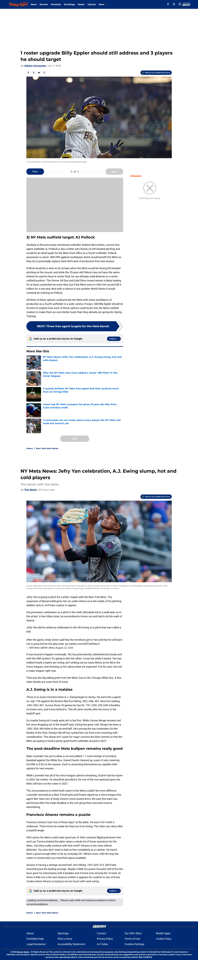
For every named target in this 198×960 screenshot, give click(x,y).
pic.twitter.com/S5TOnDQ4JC (82, 643)
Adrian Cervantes (35, 65)
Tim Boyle (30, 489)
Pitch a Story (65, 938)
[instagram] (180, 4)
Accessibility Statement (71, 944)
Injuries (92, 4)
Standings (69, 4)
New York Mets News (47, 448)
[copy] (44, 72)
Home (29, 448)
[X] (174, 4)
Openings (63, 933)
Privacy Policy (105, 938)
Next (114, 171)
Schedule (56, 4)
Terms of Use (132, 938)
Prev (35, 171)
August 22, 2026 (64, 647)
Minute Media (23, 952)
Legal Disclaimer (36, 944)
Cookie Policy (163, 938)
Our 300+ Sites (133, 933)
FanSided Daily (35, 938)
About (30, 933)
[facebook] (168, 4)
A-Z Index (102, 944)
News (34, 4)
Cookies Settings (134, 944)
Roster (81, 4)
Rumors (44, 4)
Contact (101, 933)
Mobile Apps (163, 933)
